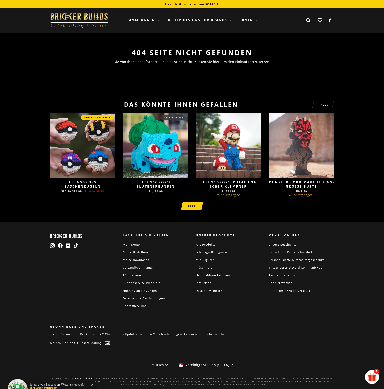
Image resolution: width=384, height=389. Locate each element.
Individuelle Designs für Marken (293, 252)
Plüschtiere (204, 267)
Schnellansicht (83, 174)
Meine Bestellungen (137, 252)
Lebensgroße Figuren (211, 252)
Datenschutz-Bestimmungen (144, 298)
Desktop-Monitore (209, 291)
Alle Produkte (206, 244)
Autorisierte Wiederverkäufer (290, 291)
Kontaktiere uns (134, 306)
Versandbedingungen (139, 267)
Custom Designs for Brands (196, 20)
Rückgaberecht (134, 275)
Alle (325, 104)
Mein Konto (131, 244)
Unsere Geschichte (283, 244)
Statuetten (203, 283)
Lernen (245, 20)
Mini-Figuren (205, 260)
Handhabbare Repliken (213, 275)
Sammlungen (141, 20)
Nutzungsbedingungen (140, 291)
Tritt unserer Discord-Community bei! (297, 267)
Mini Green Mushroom (43, 373)
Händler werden (281, 283)
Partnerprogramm (282, 275)
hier (216, 62)
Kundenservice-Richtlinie (141, 283)
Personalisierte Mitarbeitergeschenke (297, 260)
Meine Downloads (136, 260)
